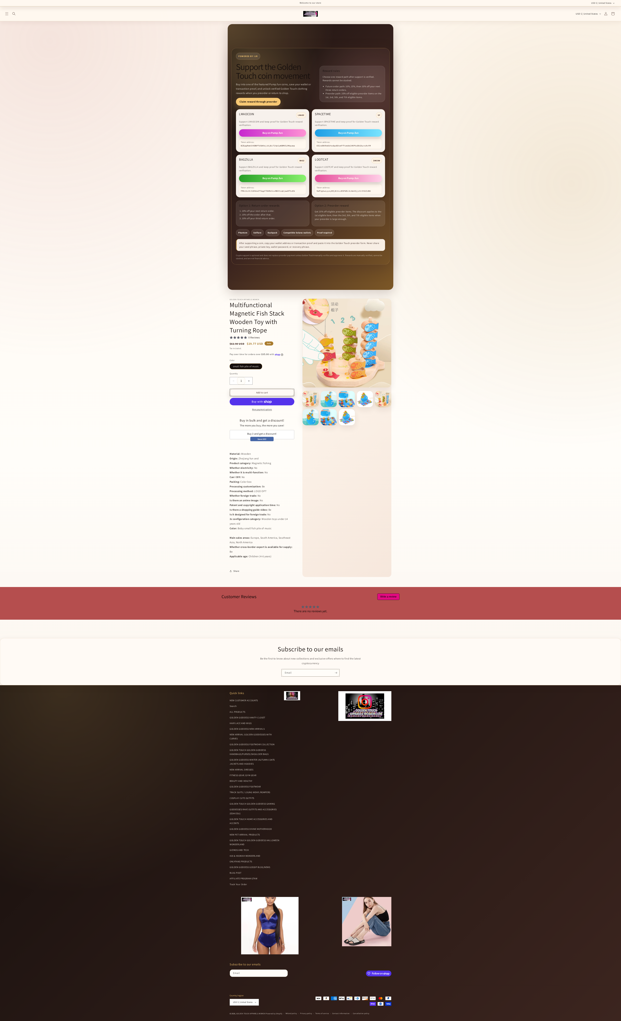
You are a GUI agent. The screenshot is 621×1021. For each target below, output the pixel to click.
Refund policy (291, 1013)
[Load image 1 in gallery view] (310, 399)
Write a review (388, 596)
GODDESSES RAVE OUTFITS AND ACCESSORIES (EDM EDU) (253, 811)
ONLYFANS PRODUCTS (241, 861)
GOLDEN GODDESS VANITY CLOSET (247, 717)
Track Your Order (238, 884)
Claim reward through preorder (258, 101)
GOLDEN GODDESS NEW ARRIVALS (247, 728)
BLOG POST (235, 872)
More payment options (262, 409)
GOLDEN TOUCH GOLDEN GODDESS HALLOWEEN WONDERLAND (254, 842)
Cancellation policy (361, 1013)
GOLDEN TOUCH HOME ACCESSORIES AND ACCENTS (251, 821)
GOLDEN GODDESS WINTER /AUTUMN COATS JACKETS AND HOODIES (252, 761)
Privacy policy (306, 1013)
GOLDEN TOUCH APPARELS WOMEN (251, 1013)
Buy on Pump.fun (272, 133)
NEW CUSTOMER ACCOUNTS (244, 700)
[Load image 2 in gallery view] (329, 399)
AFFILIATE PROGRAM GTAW (243, 878)
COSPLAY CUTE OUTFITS (242, 798)
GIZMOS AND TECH (239, 850)
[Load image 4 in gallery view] (365, 399)
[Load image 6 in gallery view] (310, 417)
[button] (6, 13)
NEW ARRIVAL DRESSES (241, 769)
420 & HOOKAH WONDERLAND (245, 855)
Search (233, 706)
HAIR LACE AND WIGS (241, 723)
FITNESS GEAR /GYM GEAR (243, 775)
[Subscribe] (335, 673)
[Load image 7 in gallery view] (329, 417)
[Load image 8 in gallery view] (347, 417)
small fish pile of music (246, 366)
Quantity (234, 373)
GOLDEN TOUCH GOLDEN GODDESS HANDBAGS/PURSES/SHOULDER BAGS (249, 752)
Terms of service (322, 1013)
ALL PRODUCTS (237, 711)
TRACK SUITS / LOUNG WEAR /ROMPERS (250, 792)
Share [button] (236, 571)
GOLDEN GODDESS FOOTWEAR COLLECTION (252, 744)
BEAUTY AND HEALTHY (241, 780)
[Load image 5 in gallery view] (383, 399)
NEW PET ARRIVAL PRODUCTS (245, 834)
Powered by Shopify (274, 1013)
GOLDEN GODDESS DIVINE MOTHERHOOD (251, 829)
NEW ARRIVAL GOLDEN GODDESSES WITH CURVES (251, 736)
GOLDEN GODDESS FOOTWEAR (245, 786)
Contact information (341, 1013)
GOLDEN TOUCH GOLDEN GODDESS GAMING (252, 803)
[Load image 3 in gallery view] (347, 399)
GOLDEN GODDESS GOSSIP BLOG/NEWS (250, 867)
